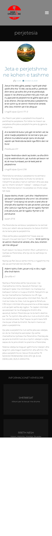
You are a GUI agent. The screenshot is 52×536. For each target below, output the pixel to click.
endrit (18, 81)
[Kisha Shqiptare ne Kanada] (21, 12)
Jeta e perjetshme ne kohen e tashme (26, 72)
